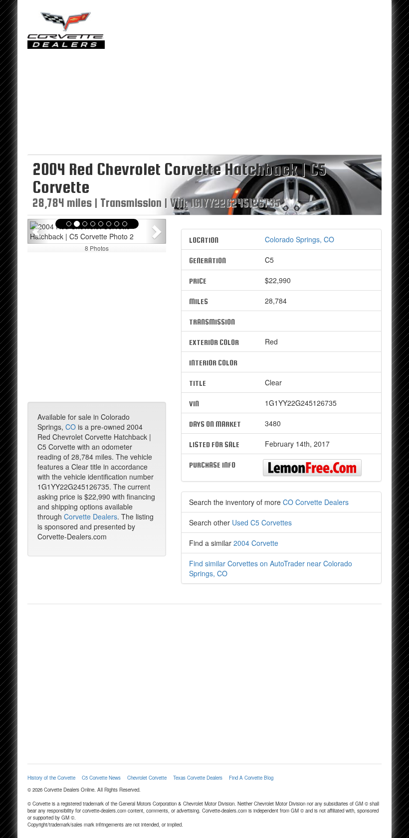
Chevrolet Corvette (147, 777)
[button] (37, 231)
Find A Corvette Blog (251, 777)
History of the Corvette (51, 777)
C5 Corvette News (101, 777)
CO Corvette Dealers (316, 502)
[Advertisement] (251, 80)
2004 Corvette (255, 543)
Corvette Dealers (90, 516)
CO (70, 427)
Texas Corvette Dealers (197, 777)
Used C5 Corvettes (262, 522)
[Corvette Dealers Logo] (66, 29)
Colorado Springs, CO (299, 239)
